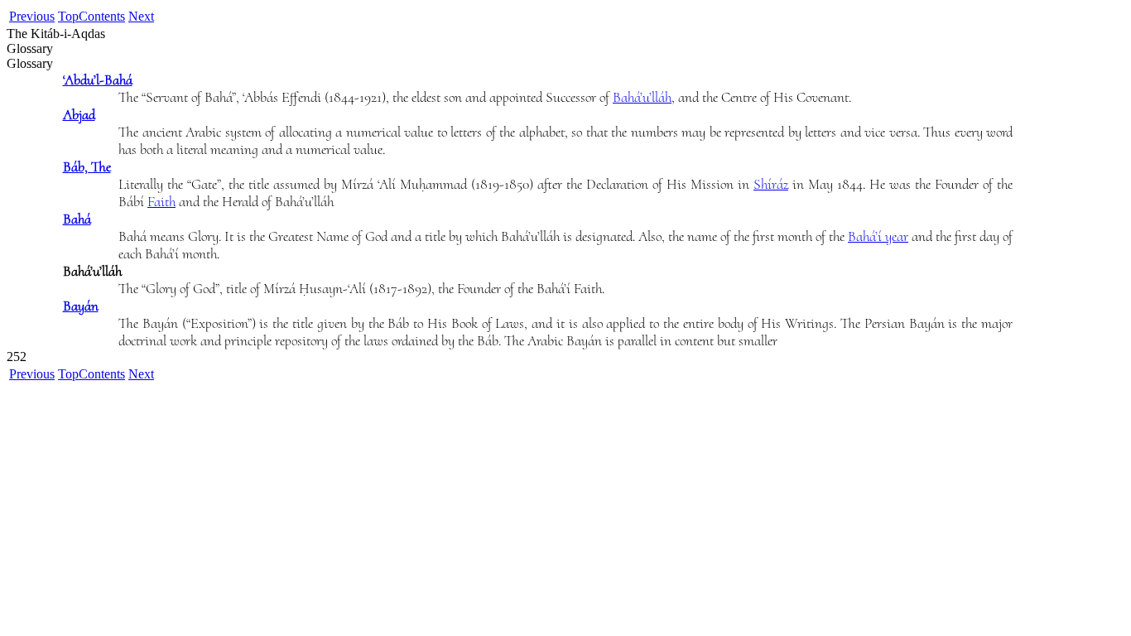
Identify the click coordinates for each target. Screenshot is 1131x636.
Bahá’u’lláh (642, 97)
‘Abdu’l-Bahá (97, 80)
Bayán (81, 306)
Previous (32, 16)
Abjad (79, 114)
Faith (161, 201)
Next (141, 16)
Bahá (77, 219)
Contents (102, 16)
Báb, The (87, 167)
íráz (770, 184)
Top (68, 16)
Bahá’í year (878, 236)
